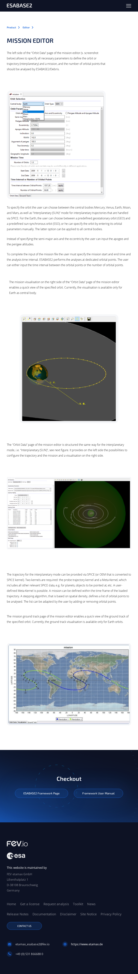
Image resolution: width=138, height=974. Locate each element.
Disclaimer (68, 914)
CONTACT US (24, 925)
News (91, 904)
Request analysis (56, 904)
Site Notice (88, 914)
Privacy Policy (111, 914)
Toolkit (78, 904)
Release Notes (17, 914)
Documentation (44, 914)
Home (11, 904)
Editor (26, 27)
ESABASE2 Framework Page (41, 793)
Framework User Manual (98, 793)
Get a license (30, 904)
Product (11, 27)
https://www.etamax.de (87, 944)
